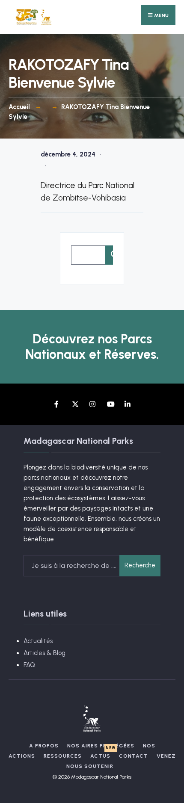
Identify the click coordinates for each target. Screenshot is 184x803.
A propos (44, 746)
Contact (133, 756)
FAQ (29, 665)
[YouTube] (109, 404)
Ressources (63, 756)
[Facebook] (57, 404)
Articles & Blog (44, 653)
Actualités (38, 641)
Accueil (19, 107)
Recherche (140, 565)
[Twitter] (74, 404)
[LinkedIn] (127, 404)
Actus (100, 756)
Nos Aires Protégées (100, 746)
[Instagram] (92, 404)
